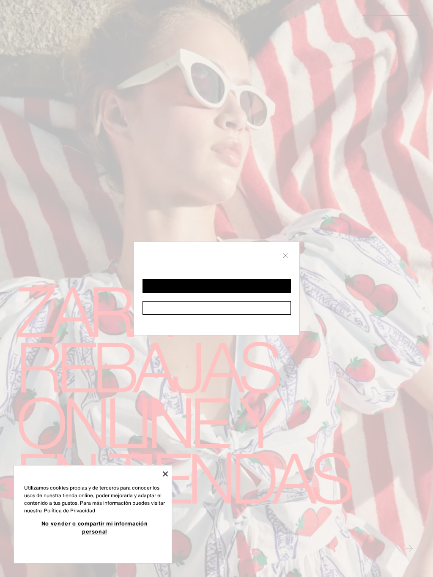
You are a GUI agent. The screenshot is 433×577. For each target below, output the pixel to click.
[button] (217, 286)
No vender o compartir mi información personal (94, 527)
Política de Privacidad (69, 510)
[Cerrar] (165, 474)
